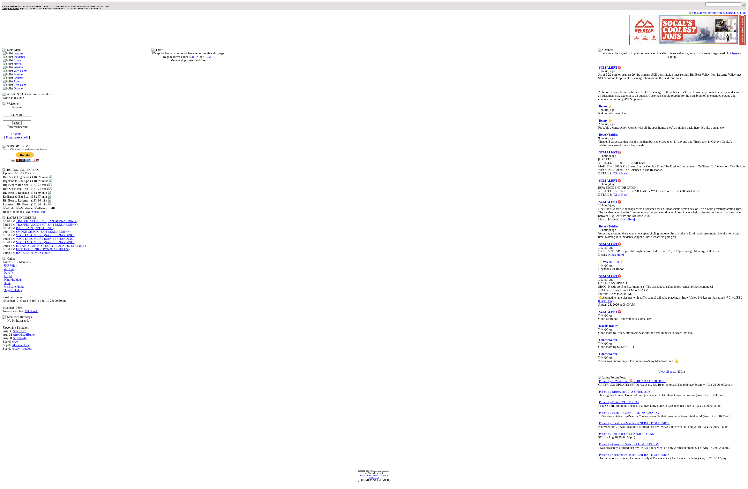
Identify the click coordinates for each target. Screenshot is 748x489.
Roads (17, 60)
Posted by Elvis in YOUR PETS (619, 402)
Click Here (39, 211)
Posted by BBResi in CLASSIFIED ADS (624, 391)
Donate (18, 88)
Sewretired (19, 331)
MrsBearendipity (14, 286)
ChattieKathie (608, 339)
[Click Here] (620, 173)
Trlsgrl (8, 276)
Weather (19, 67)
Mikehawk (31, 311)
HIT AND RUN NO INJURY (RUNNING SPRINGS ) (51, 245)
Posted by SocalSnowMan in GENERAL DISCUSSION (634, 423)
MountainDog (21, 345)
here (734, 53)
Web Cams (20, 71)
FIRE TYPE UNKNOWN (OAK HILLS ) (43, 249)
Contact (18, 78)
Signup (17, 133)
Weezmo (9, 269)
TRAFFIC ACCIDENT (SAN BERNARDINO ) (47, 221)
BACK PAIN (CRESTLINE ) (35, 228)
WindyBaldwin (13, 279)
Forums (18, 53)
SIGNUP (208, 56)
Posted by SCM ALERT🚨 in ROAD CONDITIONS (632, 381)
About (17, 81)
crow (15, 341)
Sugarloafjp (20, 338)
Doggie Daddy (13, 290)
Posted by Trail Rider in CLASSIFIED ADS (626, 433)
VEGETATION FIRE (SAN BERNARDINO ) (45, 235)
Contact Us (374, 477)
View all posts (667, 371)
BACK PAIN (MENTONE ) (34, 252)
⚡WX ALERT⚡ (611, 262)
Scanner (19, 74)
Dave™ (8, 272)
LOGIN (194, 56)
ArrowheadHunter (24, 334)
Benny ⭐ (605, 106)
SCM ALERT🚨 (610, 67)
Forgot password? (17, 137)
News (17, 63)
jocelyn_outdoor (22, 348)
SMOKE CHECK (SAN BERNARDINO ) (43, 231)
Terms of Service (380, 475)
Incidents (19, 56)
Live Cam (20, 85)
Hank (7, 283)
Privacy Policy (366, 475)
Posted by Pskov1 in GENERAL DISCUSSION (629, 412)
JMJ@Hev (10, 265)
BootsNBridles (608, 134)
